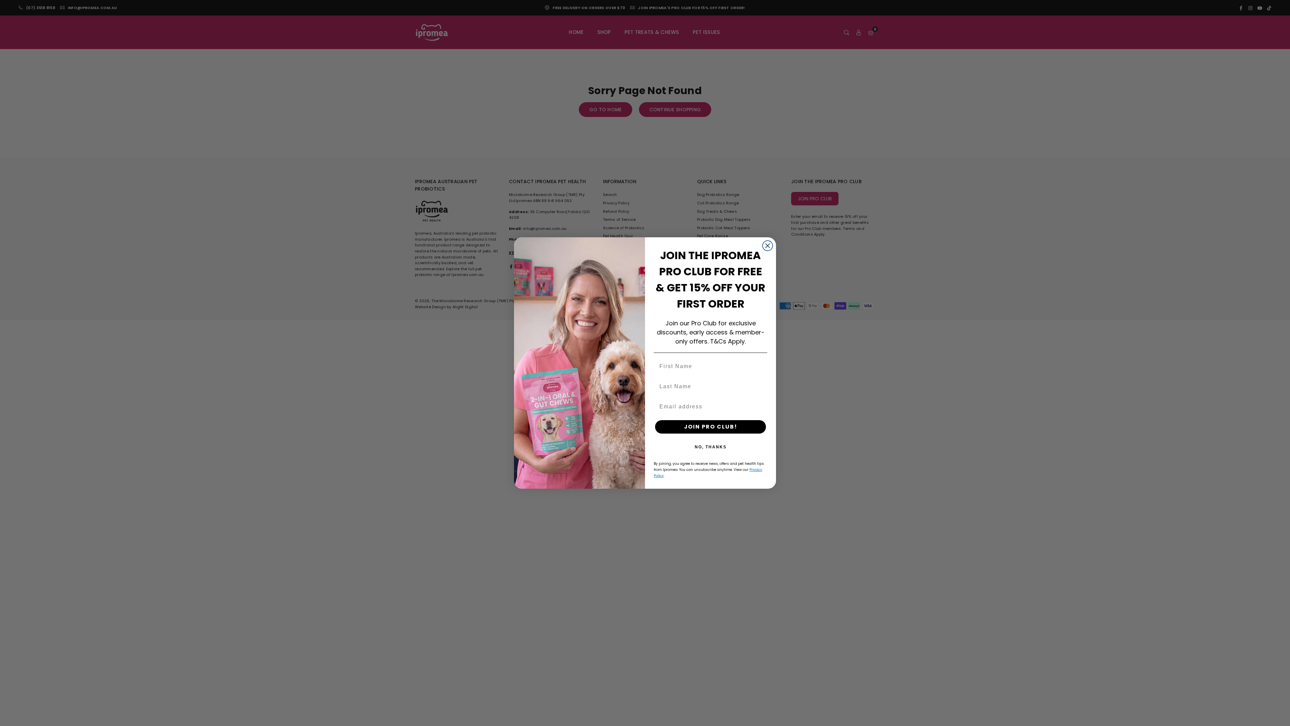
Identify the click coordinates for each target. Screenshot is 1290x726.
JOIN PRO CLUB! (710, 427)
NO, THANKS (711, 447)
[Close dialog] (768, 246)
